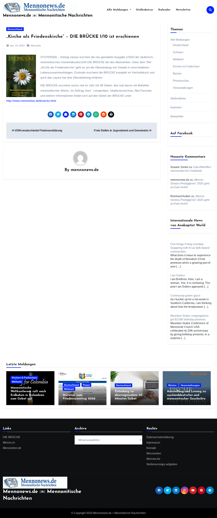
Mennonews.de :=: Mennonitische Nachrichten (48, 16)
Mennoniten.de (12, 448)
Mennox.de (153, 458)
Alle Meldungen (118, 9)
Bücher (177, 73)
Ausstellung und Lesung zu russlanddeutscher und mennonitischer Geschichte (186, 395)
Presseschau (181, 80)
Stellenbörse (144, 9)
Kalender (164, 9)
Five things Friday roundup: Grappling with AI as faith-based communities (190, 248)
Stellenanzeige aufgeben (161, 464)
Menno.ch (9, 442)
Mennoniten (153, 453)
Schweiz (178, 52)
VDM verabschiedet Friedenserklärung (38, 130)
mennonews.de (85, 170)
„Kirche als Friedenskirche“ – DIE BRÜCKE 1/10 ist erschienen (72, 36)
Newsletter (183, 9)
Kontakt (151, 448)
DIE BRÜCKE (11, 437)
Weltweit (178, 59)
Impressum (153, 442)
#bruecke (36, 45)
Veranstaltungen (183, 87)
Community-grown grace (185, 295)
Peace (86, 385)
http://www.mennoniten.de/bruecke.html (31, 100)
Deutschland (15, 29)
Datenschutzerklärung (160, 437)
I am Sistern (177, 275)
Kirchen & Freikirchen (186, 66)
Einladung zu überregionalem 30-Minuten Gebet (129, 395)
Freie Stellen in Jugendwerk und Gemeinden (121, 130)
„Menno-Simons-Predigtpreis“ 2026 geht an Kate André (190, 183)
